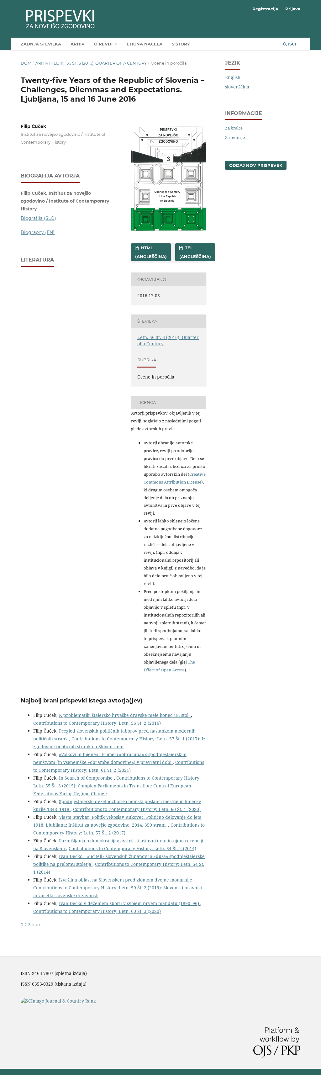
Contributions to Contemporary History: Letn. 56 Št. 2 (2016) (97, 723)
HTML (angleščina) (151, 252)
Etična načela (144, 43)
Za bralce (234, 128)
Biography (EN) (38, 232)
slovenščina (237, 87)
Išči (291, 43)
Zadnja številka (41, 43)
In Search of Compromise (86, 778)
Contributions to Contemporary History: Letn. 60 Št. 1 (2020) (137, 809)
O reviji (104, 43)
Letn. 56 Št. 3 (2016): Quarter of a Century (100, 63)
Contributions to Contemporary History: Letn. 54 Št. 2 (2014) (132, 848)
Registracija (265, 8)
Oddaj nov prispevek (255, 165)
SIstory (181, 43)
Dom (26, 63)
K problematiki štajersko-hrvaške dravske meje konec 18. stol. (125, 715)
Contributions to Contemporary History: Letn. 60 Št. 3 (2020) (97, 911)
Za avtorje (235, 137)
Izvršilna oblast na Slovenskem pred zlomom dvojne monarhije (126, 880)
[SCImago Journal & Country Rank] (58, 1001)
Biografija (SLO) (38, 218)
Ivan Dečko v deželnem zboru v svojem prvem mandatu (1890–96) (129, 903)
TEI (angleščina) (195, 252)
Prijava (292, 8)
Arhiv (78, 43)
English (232, 77)
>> (38, 925)
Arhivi (42, 63)
